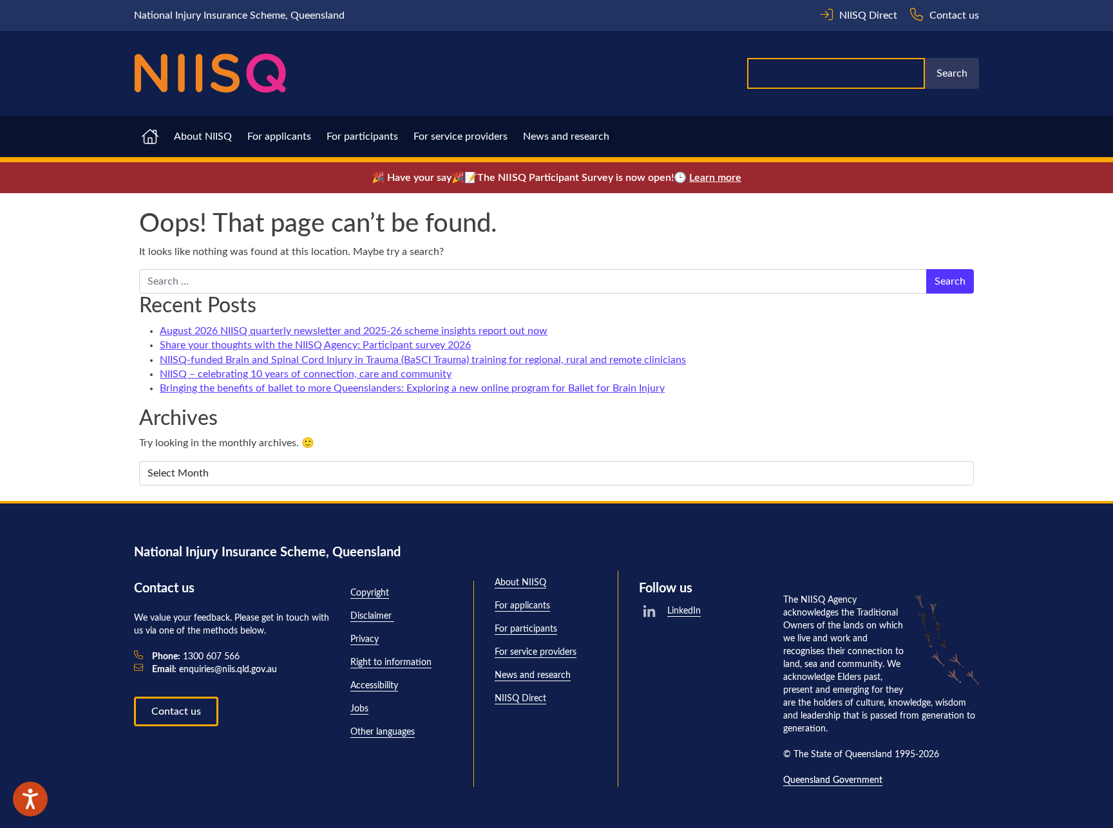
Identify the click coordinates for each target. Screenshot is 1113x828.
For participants (362, 136)
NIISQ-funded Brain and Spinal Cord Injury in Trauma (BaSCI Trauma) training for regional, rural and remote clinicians (423, 360)
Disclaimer (372, 616)
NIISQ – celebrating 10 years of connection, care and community (306, 374)
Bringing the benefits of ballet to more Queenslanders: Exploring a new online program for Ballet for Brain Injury (412, 388)
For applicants (279, 136)
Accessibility (374, 685)
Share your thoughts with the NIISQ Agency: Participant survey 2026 (315, 345)
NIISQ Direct (520, 698)
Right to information (391, 662)
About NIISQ (203, 136)
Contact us (176, 711)
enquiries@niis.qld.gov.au (214, 669)
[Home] (210, 73)
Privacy (364, 639)
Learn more (715, 178)
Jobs (359, 708)
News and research (566, 136)
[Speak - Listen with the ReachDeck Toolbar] (30, 799)
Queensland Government (832, 780)
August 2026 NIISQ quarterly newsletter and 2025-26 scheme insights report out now (353, 331)
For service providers (461, 136)
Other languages (382, 732)
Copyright (369, 592)
